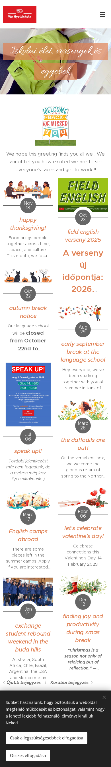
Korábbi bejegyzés (69, 682)
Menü (102, 14)
